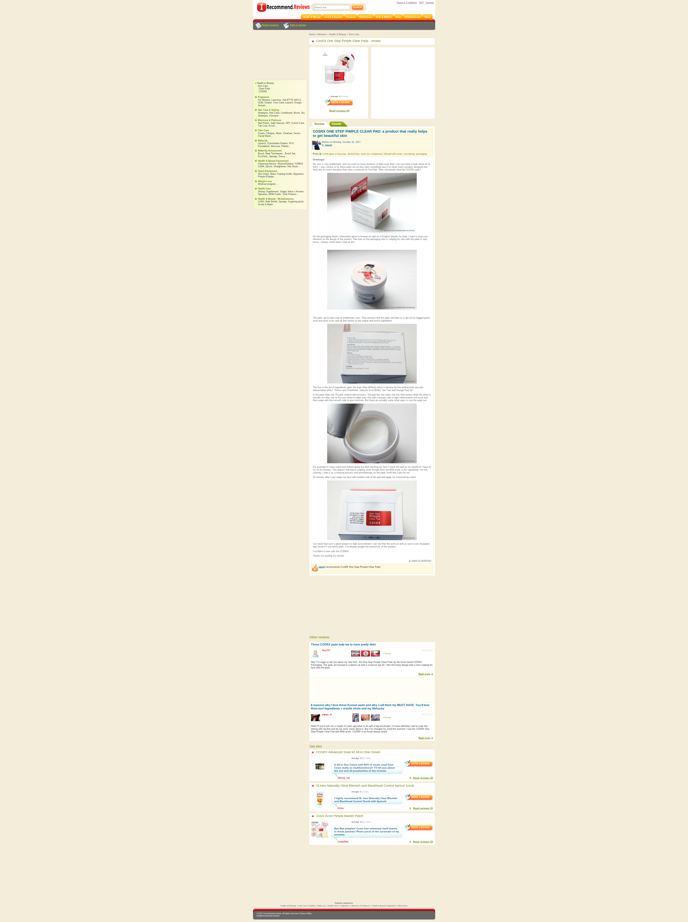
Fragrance (263, 97)
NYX (291, 143)
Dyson (269, 166)
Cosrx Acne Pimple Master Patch (339, 816)
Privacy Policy (305, 913)
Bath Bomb (271, 201)
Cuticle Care (297, 123)
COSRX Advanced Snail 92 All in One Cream (348, 752)
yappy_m (327, 714)
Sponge (273, 156)
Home (312, 34)
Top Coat (262, 125)
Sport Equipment (267, 171)
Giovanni (273, 115)
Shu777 (326, 650)
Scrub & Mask (265, 204)
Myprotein (298, 174)
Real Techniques (274, 153)
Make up (321, 906)
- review (348, 41)
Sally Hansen (277, 123)
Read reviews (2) (423, 777)
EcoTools (263, 156)
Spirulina (262, 194)
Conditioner (286, 112)
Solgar (283, 191)
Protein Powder (266, 176)
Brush (297, 112)
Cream (261, 133)
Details (336, 123)
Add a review (298, 25)
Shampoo (263, 112)
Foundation (263, 146)
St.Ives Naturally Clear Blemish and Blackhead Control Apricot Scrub (365, 785)
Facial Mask (264, 136)
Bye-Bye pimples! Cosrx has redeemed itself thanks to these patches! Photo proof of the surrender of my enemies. (366, 831)
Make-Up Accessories (270, 150)
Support (430, 2)
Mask (279, 133)
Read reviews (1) (423, 808)
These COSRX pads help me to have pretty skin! (343, 644)
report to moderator (421, 560)
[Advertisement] (280, 58)
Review (319, 123)
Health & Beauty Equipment (273, 160)
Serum (296, 133)
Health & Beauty (337, 34)
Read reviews (270, 25)
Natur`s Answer (295, 191)
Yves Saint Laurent (283, 102)
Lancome (276, 100)
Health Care (264, 188)
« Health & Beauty (264, 83)
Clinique (270, 133)
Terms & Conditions (406, 2)
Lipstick (262, 143)
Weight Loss (265, 181)
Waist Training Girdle (281, 174)
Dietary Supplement (268, 191)
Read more (424, 674)
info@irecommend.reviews (268, 916)
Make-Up (262, 140)
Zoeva (281, 156)
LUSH (261, 201)
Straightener (280, 166)
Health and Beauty (288, 906)
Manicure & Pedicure (269, 120)
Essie (272, 125)
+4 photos (387, 717)
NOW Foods (274, 194)
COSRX (263, 91)
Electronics (403, 906)
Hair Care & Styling (268, 110)
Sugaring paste (296, 201)
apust (328, 145)
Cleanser (287, 133)
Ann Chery (263, 174)
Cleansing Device (267, 163)
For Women (264, 100)
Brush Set (290, 153)
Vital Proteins (290, 194)
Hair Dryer (292, 166)
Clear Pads (264, 88)
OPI (288, 123)
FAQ (421, 2)
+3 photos (387, 653)
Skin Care (354, 34)
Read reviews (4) (339, 110)
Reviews (322, 34)
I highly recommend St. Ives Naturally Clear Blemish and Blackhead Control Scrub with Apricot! (365, 800)
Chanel (268, 102)
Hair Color (274, 112)
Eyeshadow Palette (277, 143)
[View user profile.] (316, 148)
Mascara (275, 146)
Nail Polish (263, 123)
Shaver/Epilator (285, 163)
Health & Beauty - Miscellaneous (276, 198)
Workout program (267, 184)
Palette (285, 146)
